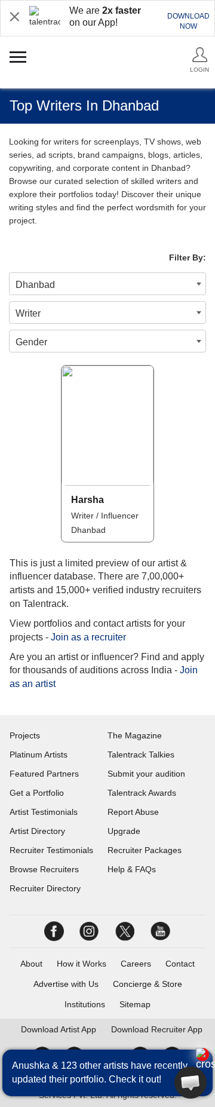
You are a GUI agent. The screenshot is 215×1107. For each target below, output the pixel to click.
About (31, 963)
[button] (190, 1082)
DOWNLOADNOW (188, 21)
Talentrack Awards (142, 793)
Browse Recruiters (44, 869)
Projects (25, 735)
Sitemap (134, 1004)
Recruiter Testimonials (51, 850)
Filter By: (187, 257)
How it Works (81, 963)
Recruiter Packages (145, 850)
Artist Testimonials (44, 812)
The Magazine (135, 735)
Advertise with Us (66, 984)
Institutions (84, 1004)
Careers (136, 963)
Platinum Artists (38, 754)
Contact (180, 963)
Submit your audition (146, 773)
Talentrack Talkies (141, 754)
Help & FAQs (132, 869)
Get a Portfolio (37, 793)
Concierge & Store (147, 984)
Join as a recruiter (88, 637)
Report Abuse (133, 812)
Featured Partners (44, 773)
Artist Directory (37, 831)
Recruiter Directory (45, 888)
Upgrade (124, 831)
